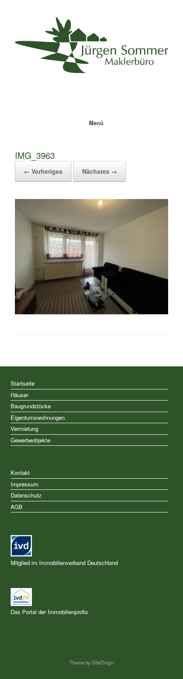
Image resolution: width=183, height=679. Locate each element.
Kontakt (20, 472)
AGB (17, 507)
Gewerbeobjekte (30, 440)
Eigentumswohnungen (38, 417)
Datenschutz (26, 495)
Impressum (24, 484)
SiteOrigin (103, 662)
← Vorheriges (43, 171)
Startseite (22, 383)
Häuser (19, 395)
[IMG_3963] (91, 312)
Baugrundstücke (31, 406)
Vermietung (24, 428)
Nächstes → (99, 171)
